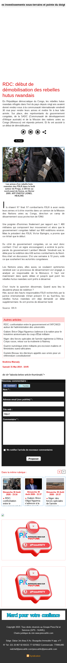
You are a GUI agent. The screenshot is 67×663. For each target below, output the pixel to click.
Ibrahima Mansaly (11, 362)
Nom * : (6, 389)
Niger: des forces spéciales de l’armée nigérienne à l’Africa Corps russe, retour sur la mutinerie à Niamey (33, 340)
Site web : (7, 409)
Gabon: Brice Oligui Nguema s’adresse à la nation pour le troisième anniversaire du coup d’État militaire (33, 333)
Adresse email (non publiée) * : (18, 399)
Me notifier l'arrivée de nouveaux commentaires (30, 450)
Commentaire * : (11, 419)
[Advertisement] (31, 46)
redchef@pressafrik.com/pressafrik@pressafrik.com (33, 649)
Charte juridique (21, 633)
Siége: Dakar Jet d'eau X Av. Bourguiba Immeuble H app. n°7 (33, 641)
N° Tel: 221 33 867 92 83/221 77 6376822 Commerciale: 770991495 (33, 645)
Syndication (35, 656)
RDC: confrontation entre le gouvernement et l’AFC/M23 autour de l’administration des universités (32, 325)
